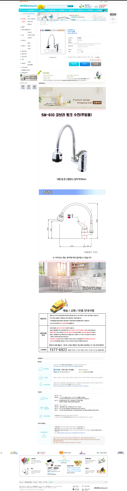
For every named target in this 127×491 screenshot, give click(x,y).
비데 (23, 59)
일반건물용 (30, 64)
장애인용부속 (25, 72)
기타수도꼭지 (25, 67)
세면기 (29, 45)
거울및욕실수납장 (26, 70)
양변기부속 (30, 21)
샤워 (23, 35)
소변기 (29, 48)
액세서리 (24, 63)
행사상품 (24, 18)
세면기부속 (24, 54)
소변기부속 (24, 56)
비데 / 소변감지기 (32, 19)
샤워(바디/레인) (31, 35)
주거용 (29, 62)
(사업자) (23, 21)
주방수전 (24, 40)
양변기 (29, 43)
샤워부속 (30, 37)
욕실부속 (30, 24)
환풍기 (23, 27)
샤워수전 (30, 32)
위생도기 (24, 45)
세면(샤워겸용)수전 (26, 29)
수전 (29, 16)
